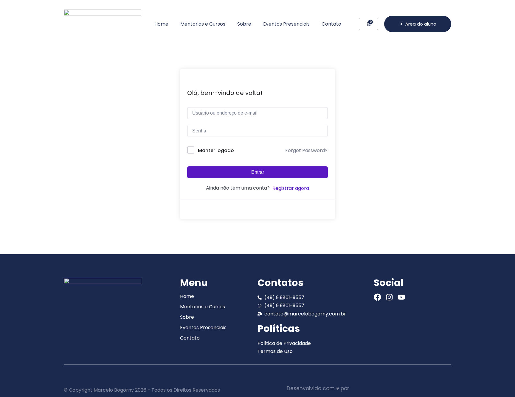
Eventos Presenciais (286, 24)
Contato (331, 24)
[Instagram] (389, 297)
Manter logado (216, 150)
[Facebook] (377, 297)
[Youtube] (401, 297)
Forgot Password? (306, 150)
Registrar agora (290, 188)
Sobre (244, 24)
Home (161, 24)
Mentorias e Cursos (202, 24)
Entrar (257, 172)
